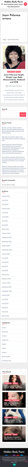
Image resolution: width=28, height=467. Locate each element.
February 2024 (6, 278)
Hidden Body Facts (13, 2)
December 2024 (7, 237)
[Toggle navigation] (2, 4)
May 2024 (5, 266)
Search (4, 109)
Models (4, 344)
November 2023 (6, 287)
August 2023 (6, 295)
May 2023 (5, 307)
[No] (26, 461)
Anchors (4, 336)
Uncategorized (6, 360)
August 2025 (6, 208)
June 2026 (5, 204)
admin (10, 86)
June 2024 (5, 262)
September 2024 (7, 250)
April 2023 (5, 311)
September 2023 (7, 291)
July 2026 (5, 200)
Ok (14, 464)
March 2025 (5, 229)
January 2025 (6, 233)
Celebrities (11, 71)
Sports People (6, 356)
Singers (4, 352)
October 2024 (6, 245)
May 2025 (5, 221)
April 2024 (5, 270)
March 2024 (5, 274)
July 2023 (5, 299)
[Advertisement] (14, 29)
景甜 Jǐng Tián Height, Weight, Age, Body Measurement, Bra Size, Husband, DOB (13, 138)
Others (18, 71)
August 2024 (6, 254)
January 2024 (6, 283)
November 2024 (7, 241)
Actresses (5, 331)
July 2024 (5, 258)
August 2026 (6, 196)
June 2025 (5, 216)
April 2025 (5, 225)
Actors (4, 327)
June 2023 (5, 303)
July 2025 (5, 212)
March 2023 (5, 316)
